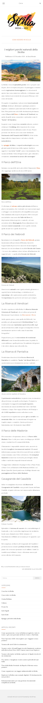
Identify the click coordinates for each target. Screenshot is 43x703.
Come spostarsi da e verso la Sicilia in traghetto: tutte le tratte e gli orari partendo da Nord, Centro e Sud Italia (21, 634)
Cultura (4, 603)
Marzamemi (26, 315)
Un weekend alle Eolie (31, 569)
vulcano (14, 206)
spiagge (6, 145)
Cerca (37, 578)
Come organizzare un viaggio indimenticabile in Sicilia (20, 671)
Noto (33, 315)
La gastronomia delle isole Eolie (16, 566)
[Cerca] (40, 3)
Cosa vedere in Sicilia (21, 40)
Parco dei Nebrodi (27, 240)
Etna (16, 114)
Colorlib (20, 696)
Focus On (5, 607)
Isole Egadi (5, 611)
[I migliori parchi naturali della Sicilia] (21, 70)
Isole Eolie (5, 615)
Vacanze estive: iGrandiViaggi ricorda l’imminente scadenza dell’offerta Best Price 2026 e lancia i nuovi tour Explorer (21, 649)
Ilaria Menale (32, 56)
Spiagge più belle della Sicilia (11, 618)
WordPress (33, 696)
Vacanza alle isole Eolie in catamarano (14, 644)
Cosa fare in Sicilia (8, 591)
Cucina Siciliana (7, 599)
